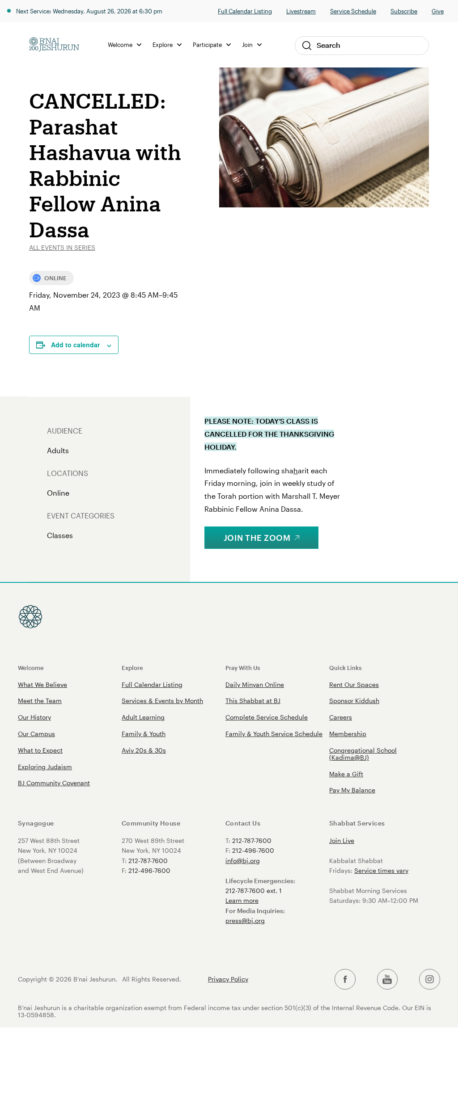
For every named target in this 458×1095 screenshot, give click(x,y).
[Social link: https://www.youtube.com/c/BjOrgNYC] (387, 979)
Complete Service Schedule (266, 717)
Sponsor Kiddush (354, 700)
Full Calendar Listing (245, 11)
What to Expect (40, 750)
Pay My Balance (352, 790)
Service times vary (381, 870)
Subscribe (403, 11)
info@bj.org (242, 860)
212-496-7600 (149, 870)
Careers (340, 717)
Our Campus (36, 733)
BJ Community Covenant (54, 783)
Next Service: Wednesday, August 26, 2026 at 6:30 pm (89, 11)
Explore (132, 667)
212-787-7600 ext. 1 (253, 890)
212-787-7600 (148, 860)
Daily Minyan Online (254, 684)
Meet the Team (40, 700)
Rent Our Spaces (354, 684)
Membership (347, 733)
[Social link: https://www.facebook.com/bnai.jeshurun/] (345, 979)
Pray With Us (242, 667)
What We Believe (42, 684)
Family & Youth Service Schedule (273, 733)
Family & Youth (143, 733)
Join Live (341, 840)
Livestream (301, 11)
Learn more (242, 900)
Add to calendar (75, 344)
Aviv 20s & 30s (144, 750)
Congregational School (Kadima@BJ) (363, 753)
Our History (34, 717)
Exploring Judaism (45, 767)
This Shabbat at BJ (252, 700)
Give (438, 11)
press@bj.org (245, 920)
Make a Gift (346, 774)
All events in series (62, 247)
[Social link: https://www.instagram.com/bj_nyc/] (429, 979)
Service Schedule (353, 11)
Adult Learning (143, 717)
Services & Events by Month (162, 700)
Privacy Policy (228, 979)
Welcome (31, 667)
